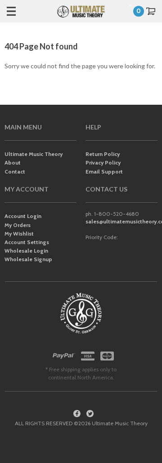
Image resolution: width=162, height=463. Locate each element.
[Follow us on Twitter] (90, 413)
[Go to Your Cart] (144, 11)
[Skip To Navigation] (20, 11)
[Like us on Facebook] (77, 413)
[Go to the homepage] (81, 11)
